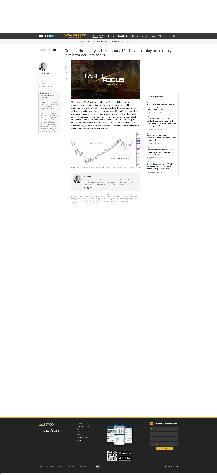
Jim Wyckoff (46, 73)
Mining (107, 41)
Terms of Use (43, 466)
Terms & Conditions (57, 466)
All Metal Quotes (83, 426)
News (79, 435)
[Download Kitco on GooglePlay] (125, 453)
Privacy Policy (71, 466)
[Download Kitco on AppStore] (125, 458)
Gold (149, 102)
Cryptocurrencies (97, 41)
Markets (80, 432)
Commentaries (82, 438)
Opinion (134, 41)
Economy (115, 41)
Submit (164, 448)
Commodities (84, 41)
